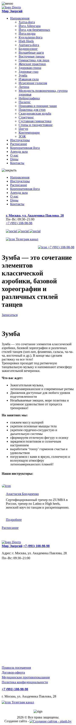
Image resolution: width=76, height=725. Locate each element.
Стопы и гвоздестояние (36, 125)
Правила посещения (16, 667)
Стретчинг (26, 117)
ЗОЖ (22, 136)
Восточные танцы (32, 56)
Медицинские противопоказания (26, 677)
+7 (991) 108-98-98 (19, 223)
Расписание (18, 144)
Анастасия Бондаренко (22, 494)
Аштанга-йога (29, 45)
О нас (14, 155)
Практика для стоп (32, 109)
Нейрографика (29, 98)
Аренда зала (19, 151)
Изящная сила (29, 79)
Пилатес (25, 102)
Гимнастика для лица (34, 60)
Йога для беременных (34, 30)
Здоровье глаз (28, 71)
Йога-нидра (27, 33)
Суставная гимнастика (35, 121)
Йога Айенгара (30, 26)
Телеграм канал (26, 239)
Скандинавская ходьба (35, 113)
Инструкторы (20, 140)
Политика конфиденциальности (25, 682)
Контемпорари (29, 132)
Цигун (23, 129)
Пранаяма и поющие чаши (38, 106)
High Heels (26, 41)
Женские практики (32, 64)
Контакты (17, 163)
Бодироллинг (28, 49)
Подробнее (14, 519)
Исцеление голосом (33, 83)
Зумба (23, 75)
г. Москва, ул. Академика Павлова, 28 (35, 215)
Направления (19, 18)
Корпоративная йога (25, 148)
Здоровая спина (30, 68)
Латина (24, 87)
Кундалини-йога (30, 37)
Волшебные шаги (31, 52)
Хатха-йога (27, 22)
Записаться (10, 315)
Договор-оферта (13, 672)
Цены (14, 159)
